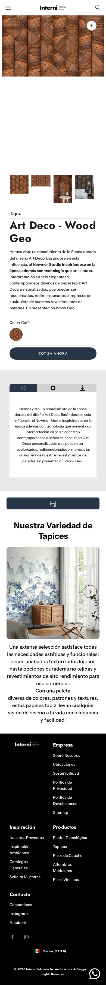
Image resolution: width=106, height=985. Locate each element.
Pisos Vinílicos (66, 879)
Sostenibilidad (66, 773)
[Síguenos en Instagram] (26, 937)
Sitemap (60, 812)
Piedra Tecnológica (70, 837)
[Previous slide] (15, 591)
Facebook (18, 922)
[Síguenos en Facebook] (12, 937)
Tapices (60, 846)
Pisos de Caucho (67, 855)
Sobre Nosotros (66, 755)
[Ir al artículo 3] (63, 189)
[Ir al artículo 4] (84, 187)
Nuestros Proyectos (27, 837)
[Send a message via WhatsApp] (94, 973)
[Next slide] (90, 591)
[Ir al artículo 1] (19, 184)
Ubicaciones (64, 764)
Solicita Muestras (25, 876)
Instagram (19, 913)
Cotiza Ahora (53, 353)
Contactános (21, 904)
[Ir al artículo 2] (41, 181)
